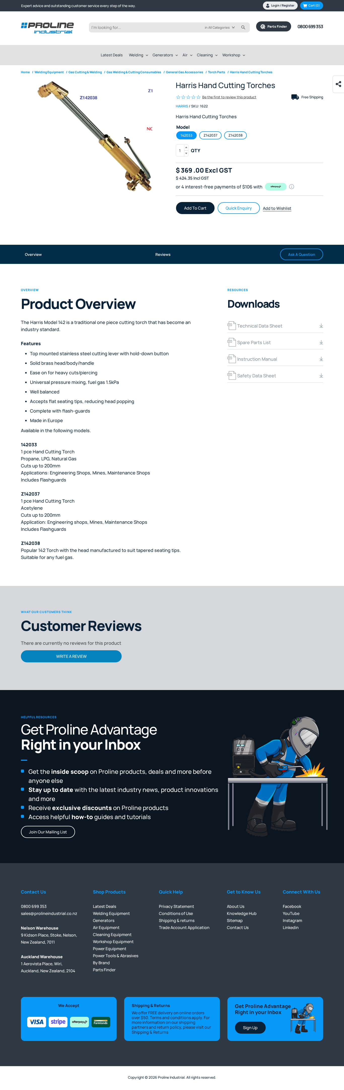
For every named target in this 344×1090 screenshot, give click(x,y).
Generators (163, 55)
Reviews (162, 254)
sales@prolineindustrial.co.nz (49, 913)
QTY (195, 150)
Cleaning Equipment (112, 934)
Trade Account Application (184, 927)
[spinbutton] (182, 150)
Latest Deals (112, 55)
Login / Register (282, 5)
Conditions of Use (176, 913)
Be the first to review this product (229, 97)
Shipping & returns (176, 920)
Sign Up (250, 1027)
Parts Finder (276, 26)
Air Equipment (106, 927)
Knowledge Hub (242, 913)
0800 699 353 (310, 26)
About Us (235, 906)
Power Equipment (109, 948)
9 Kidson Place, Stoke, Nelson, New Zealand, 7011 (49, 935)
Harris (182, 106)
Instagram (292, 920)
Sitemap (235, 920)
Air (185, 55)
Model (183, 127)
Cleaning (205, 55)
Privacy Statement (176, 906)
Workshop (231, 55)
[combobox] (223, 27)
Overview (33, 254)
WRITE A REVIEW (71, 656)
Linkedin (291, 927)
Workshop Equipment (113, 941)
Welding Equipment (111, 913)
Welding (136, 55)
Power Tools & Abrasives (115, 955)
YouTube (291, 913)
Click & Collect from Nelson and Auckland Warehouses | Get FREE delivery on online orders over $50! (101, 5)
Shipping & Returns (150, 1032)
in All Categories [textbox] (217, 27)
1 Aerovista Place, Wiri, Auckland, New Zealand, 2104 (48, 964)
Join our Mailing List (48, 832)
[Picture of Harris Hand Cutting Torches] (94, 136)
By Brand (101, 962)
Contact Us (238, 927)
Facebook (292, 906)
